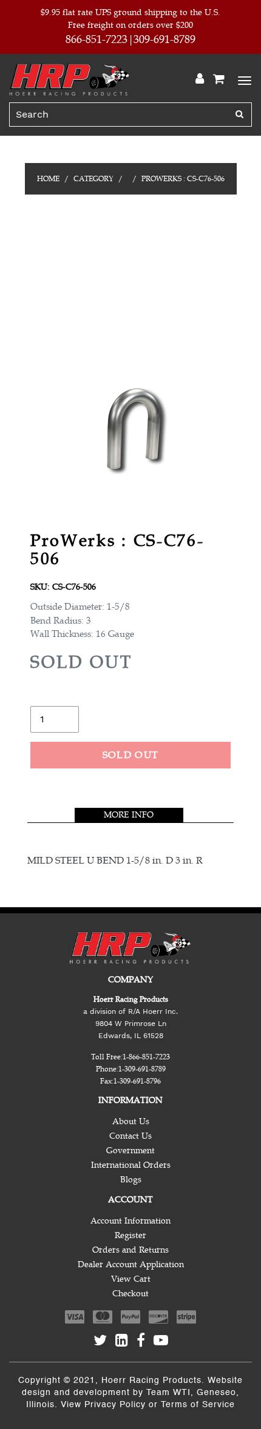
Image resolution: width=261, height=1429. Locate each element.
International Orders (131, 1165)
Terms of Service (198, 1405)
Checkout (130, 1293)
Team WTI (168, 1392)
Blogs (130, 1179)
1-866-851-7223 (146, 1057)
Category (93, 179)
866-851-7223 (96, 39)
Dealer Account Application (131, 1264)
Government (130, 1150)
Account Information (130, 1221)
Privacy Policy (115, 1405)
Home (48, 179)
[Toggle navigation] (243, 79)
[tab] (129, 815)
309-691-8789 (164, 39)
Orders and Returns (130, 1250)
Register (130, 1235)
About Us (130, 1121)
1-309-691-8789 (142, 1069)
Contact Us (130, 1136)
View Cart (131, 1279)
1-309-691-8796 (137, 1081)
